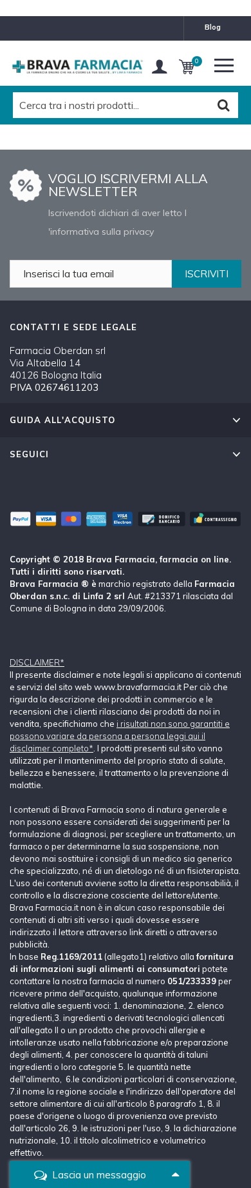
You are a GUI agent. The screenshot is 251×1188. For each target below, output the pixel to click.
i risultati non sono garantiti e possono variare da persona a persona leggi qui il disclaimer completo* (120, 735)
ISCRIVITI (206, 274)
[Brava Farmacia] (77, 66)
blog (213, 27)
